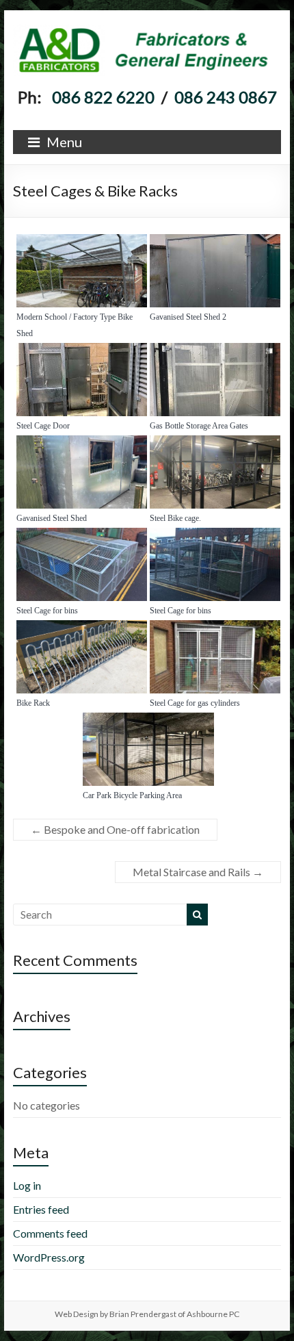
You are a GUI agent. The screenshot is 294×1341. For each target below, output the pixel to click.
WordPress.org (49, 1257)
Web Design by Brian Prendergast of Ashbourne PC (147, 1314)
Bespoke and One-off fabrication (115, 829)
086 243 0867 (225, 97)
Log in (27, 1185)
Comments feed (50, 1233)
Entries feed (41, 1209)
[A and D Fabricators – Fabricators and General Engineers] (147, 27)
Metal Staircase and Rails (198, 871)
